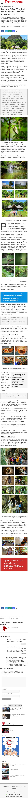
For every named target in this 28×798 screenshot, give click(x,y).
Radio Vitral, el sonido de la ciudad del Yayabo (18, 764)
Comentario (5, 676)
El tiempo (13, 786)
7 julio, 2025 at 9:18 (21, 648)
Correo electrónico (7, 693)
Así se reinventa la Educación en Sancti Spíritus (17, 775)
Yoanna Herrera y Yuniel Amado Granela (14, 26)
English (17, 786)
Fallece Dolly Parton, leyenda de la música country (17, 715)
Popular (11, 705)
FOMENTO (21, 617)
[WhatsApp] (12, 792)
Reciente (5, 705)
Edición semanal (6, 786)
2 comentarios (20, 31)
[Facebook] (7, 792)
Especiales (23, 786)
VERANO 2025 (15, 618)
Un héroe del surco (14, 769)
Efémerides (14, 788)
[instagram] (17, 792)
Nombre (4, 689)
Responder (24, 643)
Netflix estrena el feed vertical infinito (16, 729)
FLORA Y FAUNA (13, 617)
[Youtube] (14, 792)
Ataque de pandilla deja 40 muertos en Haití (16, 708)
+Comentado (18, 705)
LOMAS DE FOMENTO (5, 618)
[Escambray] (14, 2)
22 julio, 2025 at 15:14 (21, 639)
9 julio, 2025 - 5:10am (5, 28)
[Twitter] (9, 792)
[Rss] (4, 792)
